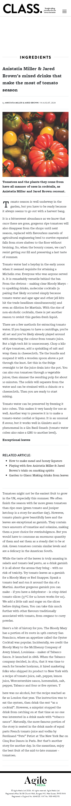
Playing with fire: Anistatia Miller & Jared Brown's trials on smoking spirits (37, 468)
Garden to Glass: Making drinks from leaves (39, 475)
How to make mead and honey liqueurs (35, 461)
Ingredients (35, 57)
